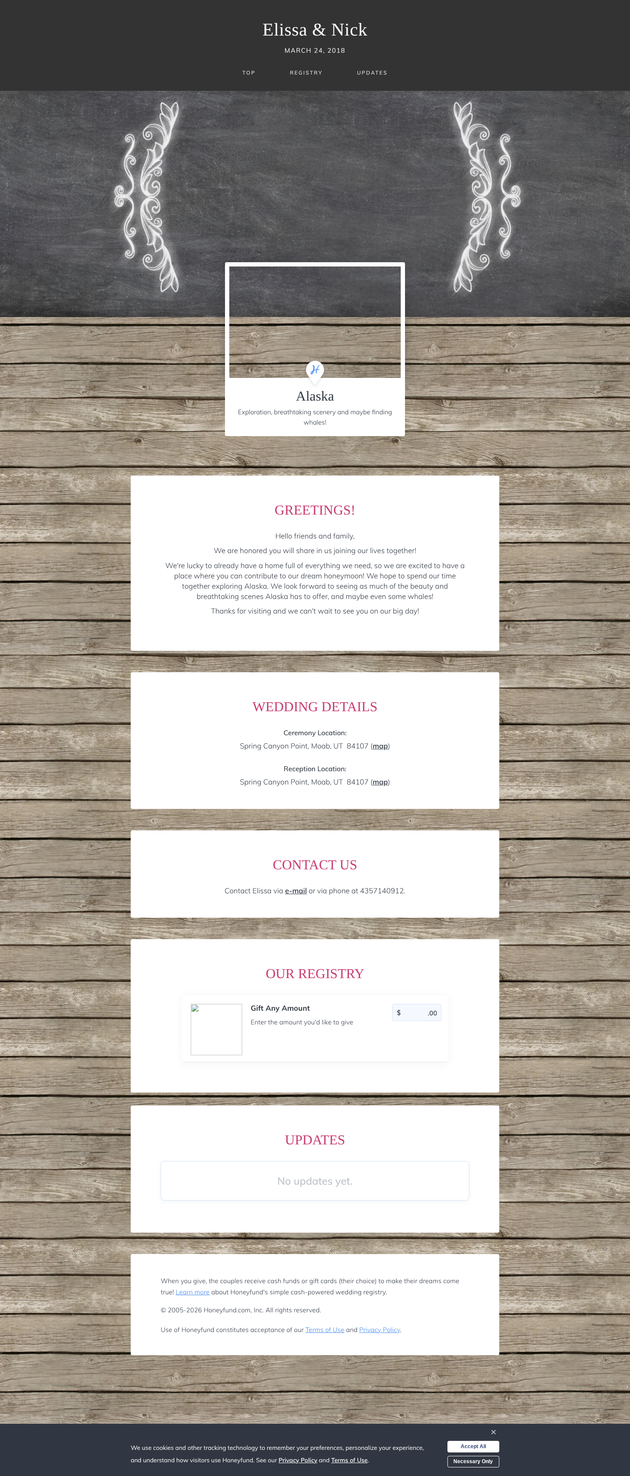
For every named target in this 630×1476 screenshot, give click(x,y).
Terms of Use (325, 1330)
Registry (306, 72)
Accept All (473, 1446)
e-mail (296, 890)
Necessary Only (473, 1461)
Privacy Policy (379, 1330)
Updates (372, 72)
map (380, 746)
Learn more (193, 1292)
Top (248, 72)
